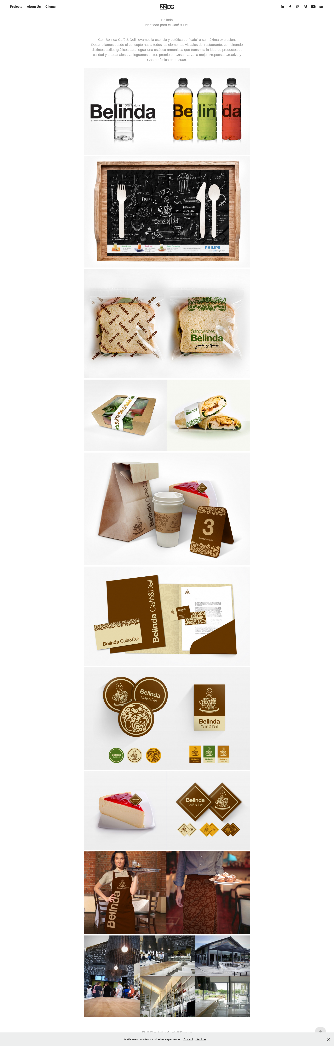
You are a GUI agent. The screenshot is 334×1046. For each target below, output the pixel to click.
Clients (50, 6)
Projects (16, 6)
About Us (34, 6)
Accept (188, 1039)
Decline (201, 1039)
